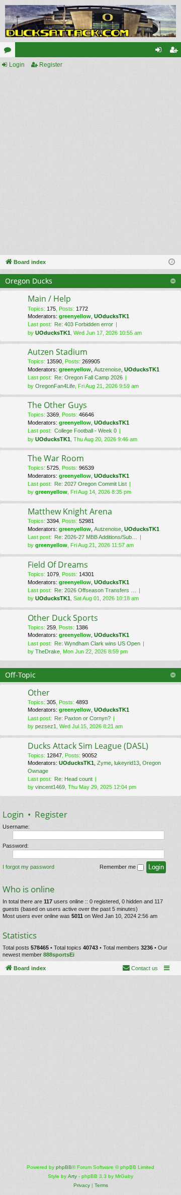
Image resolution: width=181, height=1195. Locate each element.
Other (39, 692)
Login (17, 64)
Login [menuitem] (160, 51)
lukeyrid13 (126, 763)
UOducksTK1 (111, 316)
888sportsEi (58, 955)
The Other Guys (57, 405)
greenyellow (75, 316)
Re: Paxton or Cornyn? (82, 718)
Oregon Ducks (28, 281)
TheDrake (47, 651)
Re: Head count (73, 779)
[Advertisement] (90, 162)
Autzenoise (107, 369)
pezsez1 (45, 726)
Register (50, 64)
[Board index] (90, 21)
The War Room (56, 458)
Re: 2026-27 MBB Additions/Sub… (95, 537)
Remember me (118, 867)
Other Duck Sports (63, 617)
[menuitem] (140, 968)
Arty (72, 1176)
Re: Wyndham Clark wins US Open (97, 643)
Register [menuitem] (175, 51)
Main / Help (49, 298)
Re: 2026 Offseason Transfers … (95, 590)
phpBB (64, 1167)
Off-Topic (20, 675)
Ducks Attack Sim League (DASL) (88, 745)
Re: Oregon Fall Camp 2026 (88, 377)
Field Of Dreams (58, 564)
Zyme (104, 763)
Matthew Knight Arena (70, 511)
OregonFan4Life (55, 386)
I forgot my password (28, 867)
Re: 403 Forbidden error (83, 324)
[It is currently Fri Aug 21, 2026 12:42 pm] (171, 262)
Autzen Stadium (57, 351)
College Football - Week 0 (85, 431)
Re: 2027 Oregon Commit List (90, 484)
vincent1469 (50, 787)
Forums (9, 51)
